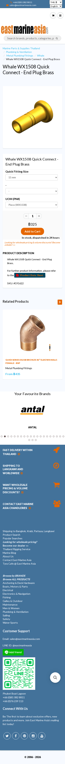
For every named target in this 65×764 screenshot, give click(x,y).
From (12, 374)
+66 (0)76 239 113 (13, 701)
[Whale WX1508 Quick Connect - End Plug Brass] (32, 117)
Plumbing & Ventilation (19, 51)
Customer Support (16, 631)
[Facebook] (15, 735)
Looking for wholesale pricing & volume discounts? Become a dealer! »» (32, 243)
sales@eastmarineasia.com (23, 5)
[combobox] (32, 38)
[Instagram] (33, 735)
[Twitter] (7, 735)
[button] (55, 677)
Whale (40, 55)
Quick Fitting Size (17, 171)
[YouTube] (41, 735)
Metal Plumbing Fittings (19, 55)
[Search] (57, 38)
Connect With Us (15, 709)
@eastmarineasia (22, 645)
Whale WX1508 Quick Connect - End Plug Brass (28, 69)
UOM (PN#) (12, 199)
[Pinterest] (24, 735)
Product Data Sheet (31, 275)
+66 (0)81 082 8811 (22, 2)
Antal (32, 427)
